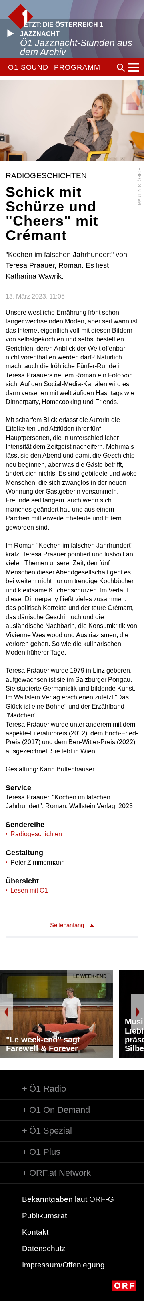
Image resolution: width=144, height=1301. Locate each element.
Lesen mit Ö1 (29, 890)
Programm (77, 67)
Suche (121, 68)
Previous (6, 1012)
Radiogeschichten (36, 834)
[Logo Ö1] (20, 16)
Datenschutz (44, 1248)
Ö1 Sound (28, 67)
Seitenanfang (67, 925)
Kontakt (35, 1232)
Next (137, 1012)
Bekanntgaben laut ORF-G (68, 1199)
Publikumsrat (44, 1215)
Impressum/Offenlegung (63, 1265)
